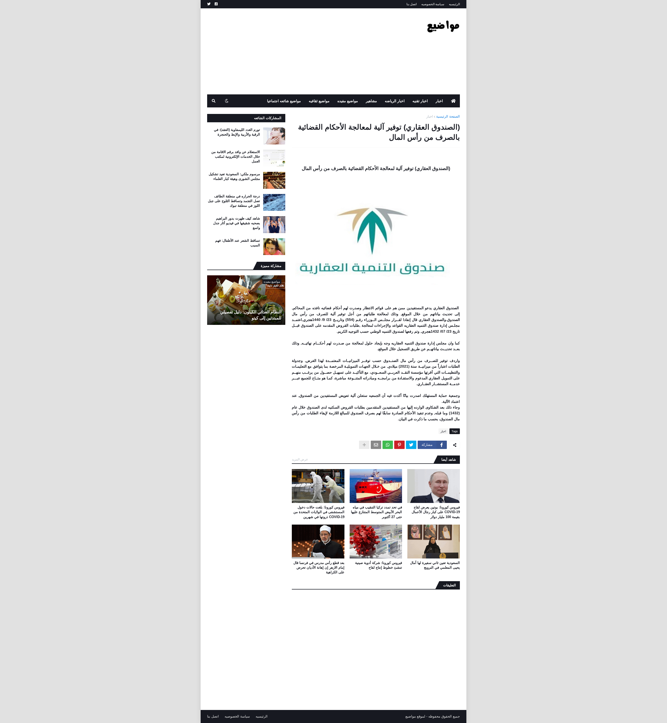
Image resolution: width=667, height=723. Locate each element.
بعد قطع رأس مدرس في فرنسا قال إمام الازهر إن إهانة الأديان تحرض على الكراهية (318, 567)
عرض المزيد (300, 459)
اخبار (429, 116)
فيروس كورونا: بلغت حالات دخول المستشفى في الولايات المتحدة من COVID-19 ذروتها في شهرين (318, 512)
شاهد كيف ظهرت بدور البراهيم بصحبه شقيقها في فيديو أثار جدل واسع (236, 223)
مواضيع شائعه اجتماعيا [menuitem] (284, 101)
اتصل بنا (411, 4)
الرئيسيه (454, 4)
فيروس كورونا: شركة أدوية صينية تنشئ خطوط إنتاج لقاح (378, 565)
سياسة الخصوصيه (432, 4)
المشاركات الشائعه (267, 118)
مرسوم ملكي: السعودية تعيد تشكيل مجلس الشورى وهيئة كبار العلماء (234, 176)
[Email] (376, 445)
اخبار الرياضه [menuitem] (395, 101)
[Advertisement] (302, 51)
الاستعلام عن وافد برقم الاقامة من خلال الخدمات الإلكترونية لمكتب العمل (235, 156)
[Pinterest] (399, 445)
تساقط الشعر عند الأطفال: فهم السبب (237, 243)
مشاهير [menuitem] (371, 101)
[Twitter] (411, 445)
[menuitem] (453, 100)
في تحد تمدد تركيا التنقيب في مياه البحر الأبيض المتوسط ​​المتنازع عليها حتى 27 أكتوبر (376, 512)
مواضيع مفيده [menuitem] (347, 101)
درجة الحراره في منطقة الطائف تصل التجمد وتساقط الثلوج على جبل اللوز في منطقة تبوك (234, 201)
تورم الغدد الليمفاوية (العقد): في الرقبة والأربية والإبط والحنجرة (237, 132)
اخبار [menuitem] (439, 101)
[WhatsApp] (387, 445)
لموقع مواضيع (415, 716)
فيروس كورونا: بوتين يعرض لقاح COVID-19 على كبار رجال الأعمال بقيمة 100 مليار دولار (436, 512)
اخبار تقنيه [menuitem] (420, 101)
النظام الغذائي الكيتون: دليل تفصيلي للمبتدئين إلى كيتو (250, 315)
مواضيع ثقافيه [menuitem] (319, 101)
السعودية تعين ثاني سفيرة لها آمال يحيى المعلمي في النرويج (435, 565)
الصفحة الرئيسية (448, 116)
